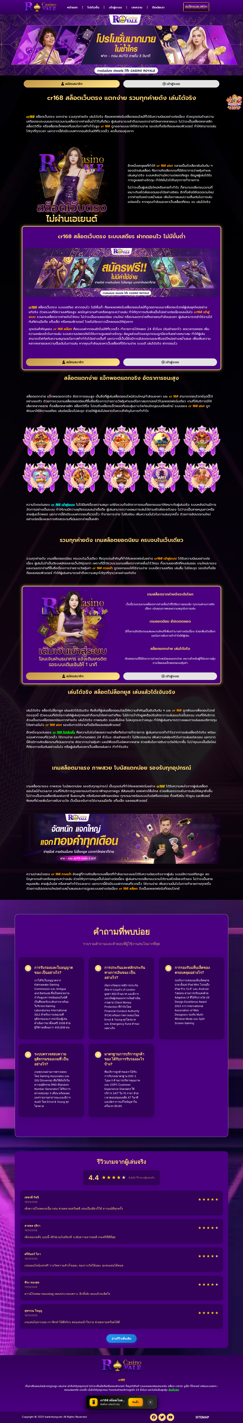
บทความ (136, 7)
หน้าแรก (72, 7)
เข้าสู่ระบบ (115, 7)
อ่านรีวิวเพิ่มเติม (121, 1338)
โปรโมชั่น (93, 7)
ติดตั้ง (135, 1402)
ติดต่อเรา (158, 7)
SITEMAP (202, 1417)
